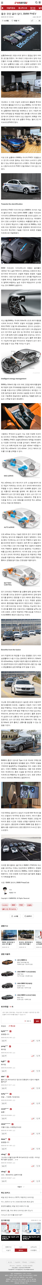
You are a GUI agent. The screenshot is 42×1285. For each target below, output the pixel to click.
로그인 (10, 1262)
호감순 (3, 1026)
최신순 (12, 1026)
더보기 (20, 1187)
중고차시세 (22, 8)
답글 (4, 1041)
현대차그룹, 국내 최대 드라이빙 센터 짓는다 (17, 1210)
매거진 (32, 8)
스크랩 (6, 20)
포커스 (21, 1250)
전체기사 (8, 1247)
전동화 (29, 905)
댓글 (16, 20)
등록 (37, 1021)
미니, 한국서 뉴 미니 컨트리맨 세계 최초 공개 (17, 1201)
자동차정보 (11, 8)
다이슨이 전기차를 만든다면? (11, 1215)
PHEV (21, 905)
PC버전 (24, 1262)
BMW (13, 905)
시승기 (8, 1250)
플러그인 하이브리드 (9, 909)
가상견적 (17, 1262)
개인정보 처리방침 (27, 1265)
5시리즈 (5, 905)
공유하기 (29, 916)
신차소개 (33, 1247)
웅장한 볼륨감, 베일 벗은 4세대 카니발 (15, 1206)
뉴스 (20, 1247)
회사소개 (12, 1265)
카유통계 (33, 1250)
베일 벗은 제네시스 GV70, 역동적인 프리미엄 (17, 1197)
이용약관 (18, 1265)
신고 (14, 1037)
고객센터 (32, 1262)
